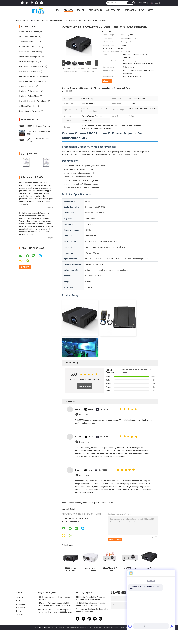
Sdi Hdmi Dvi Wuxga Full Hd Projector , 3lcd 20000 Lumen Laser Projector (90, 598)
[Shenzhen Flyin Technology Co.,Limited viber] (22, 260)
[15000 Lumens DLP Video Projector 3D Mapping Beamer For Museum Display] (70, 557)
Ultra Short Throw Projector (31, 66)
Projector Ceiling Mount (29, 96)
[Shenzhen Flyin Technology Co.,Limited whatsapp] (29, 256)
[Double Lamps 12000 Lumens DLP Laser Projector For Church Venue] (90, 557)
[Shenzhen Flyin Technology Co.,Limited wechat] (35, 256)
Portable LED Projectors (29, 71)
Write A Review (85, 386)
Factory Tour (95, 10)
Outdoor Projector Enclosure (31, 76)
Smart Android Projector (29, 111)
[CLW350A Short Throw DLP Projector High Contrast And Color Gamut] (129, 557)
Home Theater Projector (29, 56)
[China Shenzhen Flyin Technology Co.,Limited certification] (26, 162)
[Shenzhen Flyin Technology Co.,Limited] (34, 10)
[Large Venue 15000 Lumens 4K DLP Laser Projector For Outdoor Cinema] (149, 557)
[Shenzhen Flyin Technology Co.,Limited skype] (42, 256)
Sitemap (19, 614)
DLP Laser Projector (40, 20)
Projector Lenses (26, 86)
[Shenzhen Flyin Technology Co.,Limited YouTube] (37, 2)
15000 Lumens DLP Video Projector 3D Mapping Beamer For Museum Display (70, 569)
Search (130, 3)
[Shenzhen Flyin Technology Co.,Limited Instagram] (41, 2)
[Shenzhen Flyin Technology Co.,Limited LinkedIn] (32, 2)
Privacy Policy (40, 627)
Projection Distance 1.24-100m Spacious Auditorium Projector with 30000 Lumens (55, 611)
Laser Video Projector (90, 503)
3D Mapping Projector (28, 42)
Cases (150, 10)
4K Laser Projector (27, 106)
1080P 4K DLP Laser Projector (38, 126)
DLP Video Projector (107, 503)
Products (68, 10)
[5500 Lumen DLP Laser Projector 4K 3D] (22, 133)
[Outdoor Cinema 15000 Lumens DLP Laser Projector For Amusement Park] (79, 45)
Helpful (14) (83, 414)
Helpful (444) (84, 442)
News (141, 10)
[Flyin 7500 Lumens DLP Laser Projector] (22, 140)
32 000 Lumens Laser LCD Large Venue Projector (54, 598)
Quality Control (113, 10)
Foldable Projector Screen (30, 81)
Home (58, 10)
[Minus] (171, 573)
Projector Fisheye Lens (29, 91)
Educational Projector (28, 51)
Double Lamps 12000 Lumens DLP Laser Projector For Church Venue (90, 569)
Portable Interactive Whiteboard (33, 101)
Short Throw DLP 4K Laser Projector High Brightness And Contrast (110, 569)
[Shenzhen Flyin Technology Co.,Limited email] (22, 256)
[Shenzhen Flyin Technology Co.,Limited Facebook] (22, 2)
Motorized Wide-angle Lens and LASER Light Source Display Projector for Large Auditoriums (55, 604)
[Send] (172, 626)
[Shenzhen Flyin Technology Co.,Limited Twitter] (27, 3)
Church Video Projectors (29, 47)
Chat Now (142, 3)
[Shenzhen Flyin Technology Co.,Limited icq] (29, 260)
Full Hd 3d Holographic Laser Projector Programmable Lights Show (90, 604)
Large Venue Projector (29, 32)
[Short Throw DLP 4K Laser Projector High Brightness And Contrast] (110, 557)
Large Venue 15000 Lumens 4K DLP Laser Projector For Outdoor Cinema (149, 569)
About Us (81, 10)
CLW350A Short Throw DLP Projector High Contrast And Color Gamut (130, 569)
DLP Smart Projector (28, 61)
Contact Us (130, 10)
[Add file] (130, 626)
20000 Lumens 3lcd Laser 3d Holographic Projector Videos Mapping (92, 610)
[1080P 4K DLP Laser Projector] (22, 126)
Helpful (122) (84, 475)
